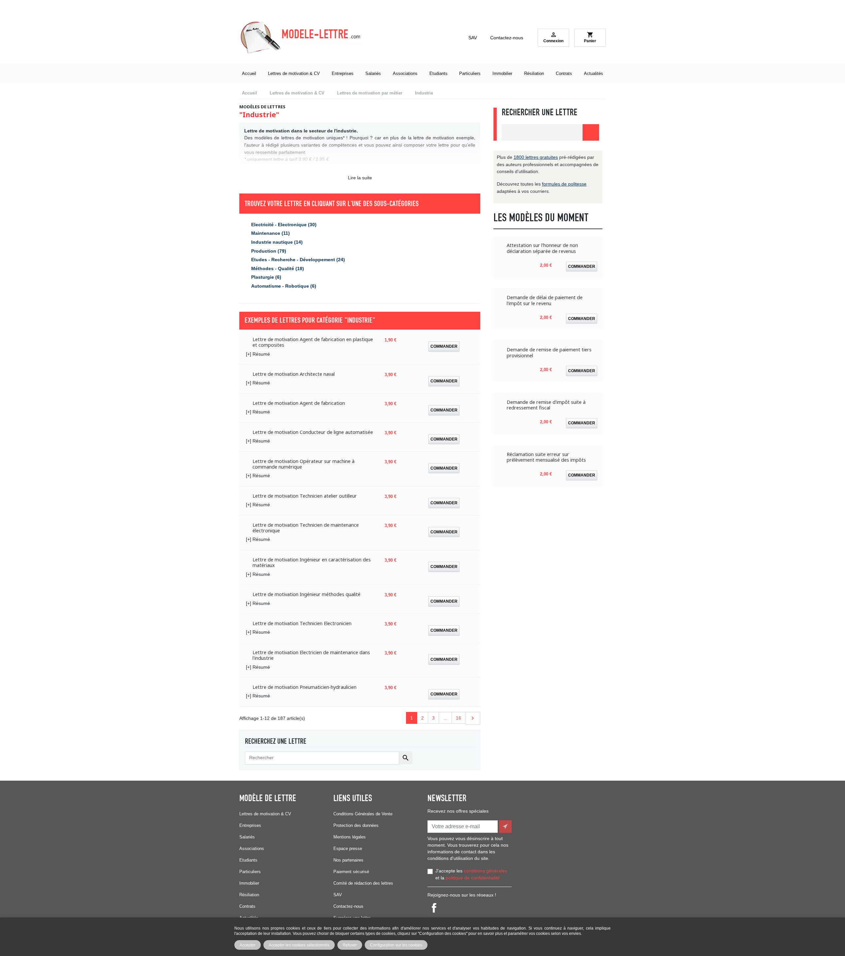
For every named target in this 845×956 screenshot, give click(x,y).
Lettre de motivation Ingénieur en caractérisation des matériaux (312, 562)
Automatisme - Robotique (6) (283, 286)
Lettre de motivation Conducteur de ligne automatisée (313, 432)
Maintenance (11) (270, 233)
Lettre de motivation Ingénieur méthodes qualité (306, 594)
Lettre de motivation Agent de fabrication (299, 403)
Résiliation (249, 894)
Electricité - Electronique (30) (284, 224)
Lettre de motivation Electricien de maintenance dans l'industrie (311, 655)
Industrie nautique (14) (277, 242)
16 (458, 718)
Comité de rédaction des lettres (363, 883)
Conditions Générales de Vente (362, 813)
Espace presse (347, 848)
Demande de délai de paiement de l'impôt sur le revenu (545, 300)
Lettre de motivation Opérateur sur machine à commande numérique (304, 464)
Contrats (247, 906)
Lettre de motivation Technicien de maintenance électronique (306, 528)
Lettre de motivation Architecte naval (294, 374)
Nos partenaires (348, 860)
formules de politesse (564, 184)
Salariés (247, 836)
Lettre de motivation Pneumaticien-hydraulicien (304, 687)
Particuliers (250, 871)
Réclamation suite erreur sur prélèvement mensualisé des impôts (546, 457)
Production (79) (268, 251)
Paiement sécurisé (351, 871)
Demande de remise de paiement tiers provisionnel (549, 352)
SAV (472, 37)
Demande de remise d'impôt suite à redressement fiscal (546, 405)
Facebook (434, 907)
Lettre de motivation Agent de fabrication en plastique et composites (313, 342)
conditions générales (485, 870)
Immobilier (249, 883)
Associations (251, 848)
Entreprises (250, 825)
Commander (443, 346)
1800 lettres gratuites (536, 157)
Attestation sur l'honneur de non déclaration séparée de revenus (542, 248)
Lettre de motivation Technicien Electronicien (302, 623)
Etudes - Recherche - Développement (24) (298, 259)
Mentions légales (349, 836)
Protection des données (356, 825)
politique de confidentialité (473, 877)
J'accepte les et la (471, 874)
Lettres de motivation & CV (265, 813)
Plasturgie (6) (266, 277)
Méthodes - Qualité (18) (277, 268)
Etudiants (248, 860)
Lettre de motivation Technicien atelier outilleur (305, 496)
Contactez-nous (506, 37)
